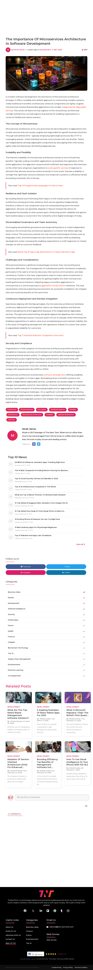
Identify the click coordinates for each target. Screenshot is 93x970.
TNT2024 (11, 420)
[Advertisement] (47, 25)
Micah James (19, 50)
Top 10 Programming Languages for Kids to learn (40, 186)
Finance (29, 931)
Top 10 (29, 943)
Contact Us (10, 939)
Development (45, 50)
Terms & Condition (80, 967)
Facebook (26, 567)
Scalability (49, 414)
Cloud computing (27, 409)
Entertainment (32, 939)
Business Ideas (32, 927)
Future (29, 935)
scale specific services (58, 168)
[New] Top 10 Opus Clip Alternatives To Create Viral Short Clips (46, 252)
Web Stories (51, 940)
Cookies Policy (56, 967)
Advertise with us (13, 935)
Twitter (67, 567)
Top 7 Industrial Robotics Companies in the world (40, 335)
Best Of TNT (11, 943)
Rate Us (62, 954)
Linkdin (67, 572)
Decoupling (42, 409)
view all (79, 544)
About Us (9, 927)
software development (54, 375)
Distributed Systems (58, 409)
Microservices (13, 414)
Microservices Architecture (32, 414)
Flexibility (73, 409)
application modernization (53, 286)
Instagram (26, 572)
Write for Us (11, 931)
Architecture (11, 409)
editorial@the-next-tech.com (61, 927)
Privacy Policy (68, 967)
